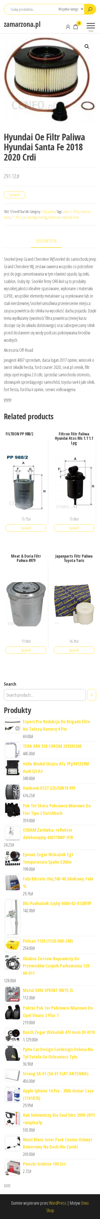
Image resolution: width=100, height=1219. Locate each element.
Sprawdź (14, 194)
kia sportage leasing (35, 217)
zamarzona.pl (22, 24)
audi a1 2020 (71, 211)
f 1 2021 (17, 217)
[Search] (91, 695)
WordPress (57, 1203)
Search (10, 684)
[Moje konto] (68, 26)
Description (46, 241)
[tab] (50, 241)
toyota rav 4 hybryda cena (63, 217)
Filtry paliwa (49, 211)
